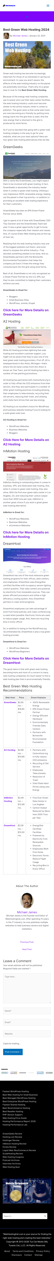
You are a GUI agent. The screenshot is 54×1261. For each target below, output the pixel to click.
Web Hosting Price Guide (15, 1118)
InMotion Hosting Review (14, 1143)
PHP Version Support (13, 1114)
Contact (28, 1255)
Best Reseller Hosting (13, 1111)
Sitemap (38, 1255)
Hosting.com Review (12, 1137)
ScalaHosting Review (13, 1153)
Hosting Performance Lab (15, 1124)
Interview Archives (12, 1163)
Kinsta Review (9, 1147)
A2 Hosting (9, 750)
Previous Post (27, 942)
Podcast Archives (11, 1160)
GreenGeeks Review (12, 1133)
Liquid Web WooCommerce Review (19, 1150)
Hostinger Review (11, 1140)
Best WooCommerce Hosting (16, 1108)
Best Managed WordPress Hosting (19, 1098)
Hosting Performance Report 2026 (19, 1121)
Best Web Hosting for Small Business (20, 1095)
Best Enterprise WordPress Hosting (19, 1101)
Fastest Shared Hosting (14, 1104)
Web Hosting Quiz (11, 1167)
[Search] (45, 1216)
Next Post (27, 949)
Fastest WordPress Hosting (16, 1091)
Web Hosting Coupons (13, 1157)
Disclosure (17, 1255)
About (7, 1251)
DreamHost (9, 825)
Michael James (20, 35)
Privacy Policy (43, 1251)
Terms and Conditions (23, 1251)
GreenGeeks (10, 702)
